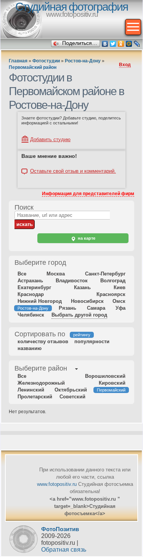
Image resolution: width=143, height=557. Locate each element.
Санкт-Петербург (105, 274)
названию (30, 348)
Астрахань (30, 280)
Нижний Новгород (40, 301)
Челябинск (31, 315)
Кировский (112, 383)
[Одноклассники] (121, 44)
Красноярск (110, 294)
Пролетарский (35, 396)
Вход (125, 64)
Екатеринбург (34, 287)
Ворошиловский (105, 376)
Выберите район (40, 368)
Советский (72, 396)
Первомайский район (32, 67)
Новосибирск (87, 301)
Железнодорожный (41, 383)
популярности (91, 341)
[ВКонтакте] (105, 44)
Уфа (120, 308)
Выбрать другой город (79, 315)
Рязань (67, 308)
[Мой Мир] (129, 44)
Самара (96, 308)
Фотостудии (46, 61)
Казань (82, 287)
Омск (118, 301)
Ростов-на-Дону (83, 61)
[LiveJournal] (137, 44)
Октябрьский (71, 390)
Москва (56, 274)
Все (22, 274)
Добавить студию (50, 139)
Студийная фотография (71, 6)
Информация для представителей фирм (88, 193)
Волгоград (112, 280)
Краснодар (31, 294)
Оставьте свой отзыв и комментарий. (73, 171)
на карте (86, 238)
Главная (18, 61)
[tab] (40, 369)
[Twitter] (113, 44)
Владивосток (72, 280)
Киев (119, 287)
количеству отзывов (43, 341)
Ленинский (31, 390)
